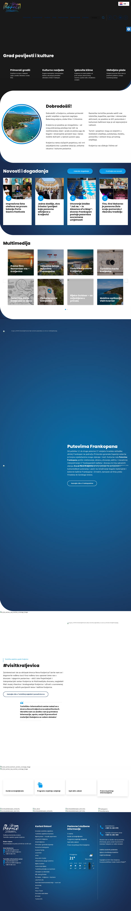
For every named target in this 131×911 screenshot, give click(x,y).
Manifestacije (75, 17)
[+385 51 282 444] (102, 834)
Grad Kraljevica (39, 842)
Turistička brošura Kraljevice (81, 269)
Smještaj (85, 17)
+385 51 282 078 (111, 828)
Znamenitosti (37, 17)
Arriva (37, 888)
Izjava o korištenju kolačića (109, 852)
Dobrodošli (26, 17)
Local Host (38, 853)
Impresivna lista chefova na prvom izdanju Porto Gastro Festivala (16, 207)
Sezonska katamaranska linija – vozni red (48, 883)
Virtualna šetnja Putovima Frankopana (49, 269)
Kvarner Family (39, 850)
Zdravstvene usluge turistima (44, 861)
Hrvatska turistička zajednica (44, 831)
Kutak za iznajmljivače (74, 837)
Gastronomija (63, 17)
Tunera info (38, 899)
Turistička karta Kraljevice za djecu (21, 299)
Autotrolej (38, 885)
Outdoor (47, 17)
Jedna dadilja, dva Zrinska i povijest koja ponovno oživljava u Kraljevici (49, 209)
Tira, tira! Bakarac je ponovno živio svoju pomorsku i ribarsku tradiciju (112, 207)
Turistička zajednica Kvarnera (44, 834)
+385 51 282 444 (111, 835)
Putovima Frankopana (42, 847)
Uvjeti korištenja (105, 855)
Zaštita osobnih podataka (108, 850)
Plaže (54, 17)
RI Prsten (37, 896)
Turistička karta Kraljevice (109, 270)
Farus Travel (39, 891)
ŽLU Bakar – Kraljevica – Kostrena (45, 877)
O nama (70, 834)
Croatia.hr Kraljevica (41, 839)
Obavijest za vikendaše (42, 872)
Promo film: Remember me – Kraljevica (20, 269)
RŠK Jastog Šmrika (40, 874)
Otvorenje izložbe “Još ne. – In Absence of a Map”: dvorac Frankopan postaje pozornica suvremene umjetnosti (81, 211)
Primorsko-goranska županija (44, 845)
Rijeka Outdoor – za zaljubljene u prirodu (81, 298)
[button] (128, 29)
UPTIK (36, 855)
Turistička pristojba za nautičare (45, 869)
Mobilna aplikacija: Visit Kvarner (111, 299)
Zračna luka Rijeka (40, 866)
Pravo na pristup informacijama (78, 845)
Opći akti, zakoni (73, 842)
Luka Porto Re (39, 880)
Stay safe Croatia (40, 858)
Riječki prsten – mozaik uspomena (45, 836)
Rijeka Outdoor (39, 864)
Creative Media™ (121, 862)
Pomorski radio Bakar (41, 893)
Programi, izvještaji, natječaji (77, 839)
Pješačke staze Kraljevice (48, 299)
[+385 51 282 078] (102, 827)
